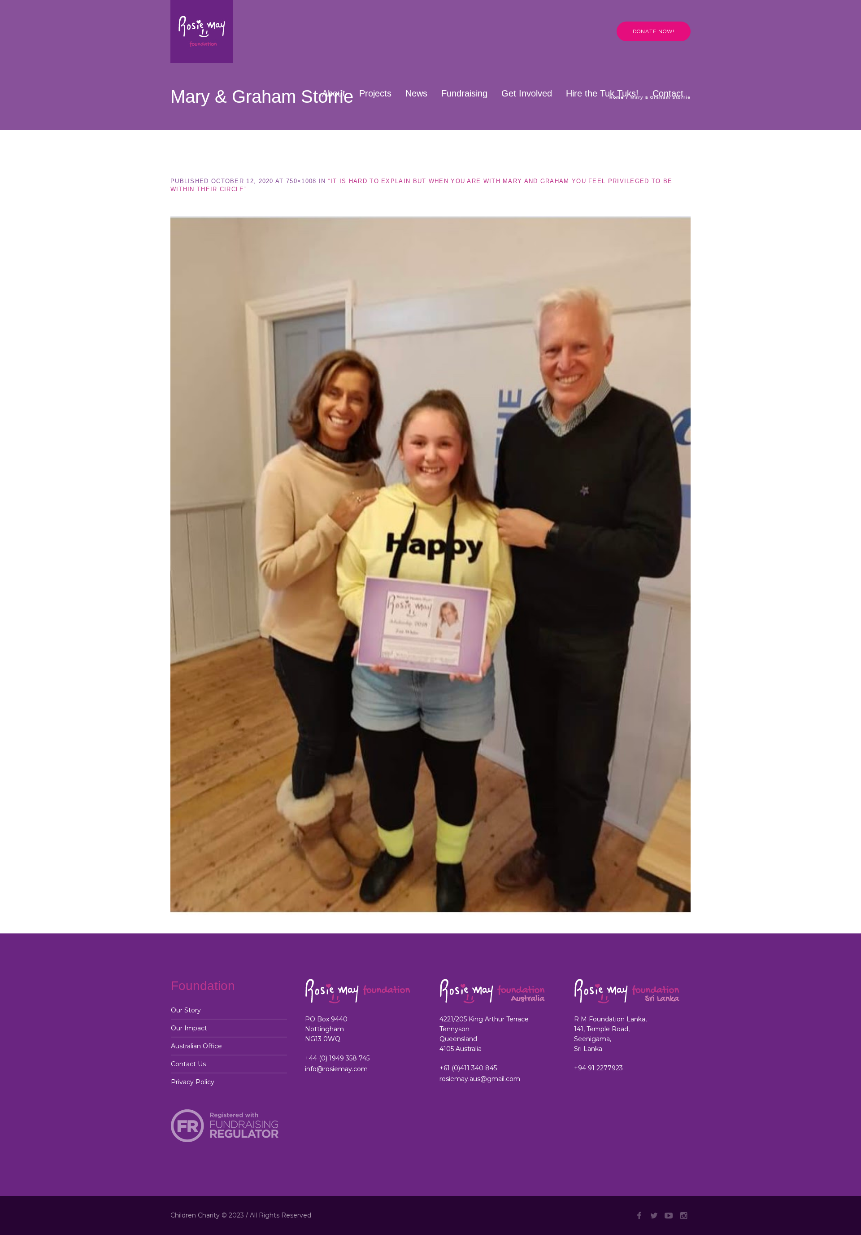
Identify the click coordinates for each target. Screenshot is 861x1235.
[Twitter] (653, 1215)
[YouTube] (668, 1215)
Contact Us (188, 1064)
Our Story (186, 1010)
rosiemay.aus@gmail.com (479, 1079)
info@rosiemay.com (336, 1069)
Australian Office (196, 1046)
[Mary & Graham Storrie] (430, 565)
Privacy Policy (192, 1082)
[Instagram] (683, 1215)
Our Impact (189, 1028)
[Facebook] (639, 1215)
